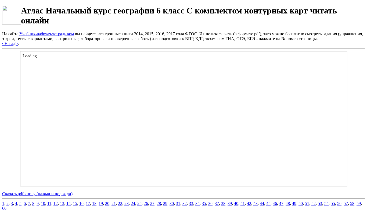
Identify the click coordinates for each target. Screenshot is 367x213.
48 (288, 203)
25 (139, 203)
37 (217, 203)
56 (339, 203)
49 (294, 203)
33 (191, 203)
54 (326, 203)
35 (204, 203)
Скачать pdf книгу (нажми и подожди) (37, 193)
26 (146, 203)
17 (88, 203)
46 (275, 203)
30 (172, 203)
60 (4, 208)
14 (68, 203)
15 (75, 203)
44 (262, 203)
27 (152, 203)
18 (94, 203)
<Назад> (10, 43)
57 (346, 203)
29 (165, 203)
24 (133, 203)
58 (352, 203)
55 (333, 203)
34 (197, 203)
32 (184, 203)
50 (300, 203)
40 (236, 203)
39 (230, 203)
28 (159, 203)
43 (255, 203)
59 (359, 203)
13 (62, 203)
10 (43, 203)
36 (210, 203)
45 (268, 203)
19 (101, 203)
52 (313, 203)
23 (126, 203)
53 (320, 203)
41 (242, 203)
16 (81, 203)
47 (281, 203)
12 (55, 203)
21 (113, 203)
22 (120, 203)
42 (249, 203)
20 (107, 203)
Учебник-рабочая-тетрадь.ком (46, 34)
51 (307, 203)
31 (178, 203)
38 (223, 203)
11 (49, 203)
